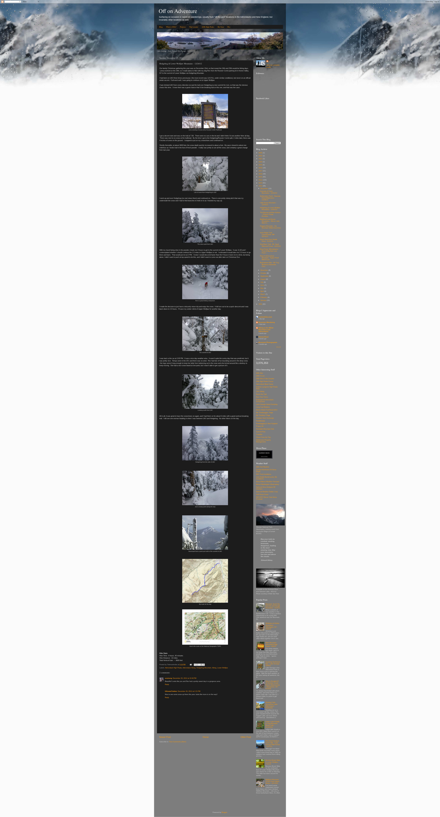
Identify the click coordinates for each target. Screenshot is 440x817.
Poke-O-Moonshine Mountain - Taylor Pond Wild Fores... (269, 257)
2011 (261, 304)
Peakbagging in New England (266, 423)
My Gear (221, 27)
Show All (278, 347)
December (264, 188)
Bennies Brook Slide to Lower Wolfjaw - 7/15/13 (272, 762)
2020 (261, 162)
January (263, 300)
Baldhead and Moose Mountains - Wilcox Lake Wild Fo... (269, 221)
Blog (161, 27)
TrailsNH (259, 434)
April (262, 291)
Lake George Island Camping (266, 404)
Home (206, 737)
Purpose (183, 27)
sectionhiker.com (265, 317)
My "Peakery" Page (263, 415)
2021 (261, 159)
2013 (261, 183)
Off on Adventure (178, 10)
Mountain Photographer (267, 342)
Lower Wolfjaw (222, 668)
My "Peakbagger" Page (264, 412)
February (264, 297)
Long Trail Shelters (263, 407)
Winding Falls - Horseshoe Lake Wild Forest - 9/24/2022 (271, 705)
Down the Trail (261, 394)
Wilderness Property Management (263, 441)
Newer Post (165, 737)
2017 (261, 171)
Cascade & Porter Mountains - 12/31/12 (268, 192)
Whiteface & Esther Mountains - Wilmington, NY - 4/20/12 (272, 626)
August (263, 279)
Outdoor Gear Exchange (265, 418)
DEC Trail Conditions (263, 474)
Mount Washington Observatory (267, 484)
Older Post (246, 737)
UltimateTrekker (171, 691)
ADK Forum (260, 376)
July (262, 282)
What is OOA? (171, 27)
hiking (214, 668)
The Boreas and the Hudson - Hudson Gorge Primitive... (270, 214)
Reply (167, 684)
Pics (228, 27)
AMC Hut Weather (262, 467)
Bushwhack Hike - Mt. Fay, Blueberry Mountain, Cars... (269, 264)
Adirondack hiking (189, 668)
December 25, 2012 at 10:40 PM (184, 678)
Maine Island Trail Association (267, 410)
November (264, 270)
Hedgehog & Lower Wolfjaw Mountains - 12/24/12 (270, 208)
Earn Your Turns (262, 397)
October (263, 273)
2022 (261, 156)
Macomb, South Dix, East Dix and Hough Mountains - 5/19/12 (272, 606)
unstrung (168, 678)
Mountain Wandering (266, 322)
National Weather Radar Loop (267, 492)
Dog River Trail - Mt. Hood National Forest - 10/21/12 (270, 245)
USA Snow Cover (262, 494)
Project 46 (259, 426)
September (264, 276)
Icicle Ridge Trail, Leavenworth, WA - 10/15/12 (267, 234)
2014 (261, 180)
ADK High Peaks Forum (264, 381)
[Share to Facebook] (201, 665)
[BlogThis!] (197, 665)
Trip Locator (193, 27)
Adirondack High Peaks (173, 668)
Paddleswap (260, 421)
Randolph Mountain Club (265, 429)
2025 (261, 153)
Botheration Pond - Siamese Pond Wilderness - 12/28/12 (270, 198)
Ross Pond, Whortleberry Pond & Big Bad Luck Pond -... (269, 251)
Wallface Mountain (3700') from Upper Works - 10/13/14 (272, 781)
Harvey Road (263, 337)
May (262, 288)
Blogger (224, 812)
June (262, 285)
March (262, 294)
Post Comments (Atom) (177, 742)
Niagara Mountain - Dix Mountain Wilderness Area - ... (270, 228)
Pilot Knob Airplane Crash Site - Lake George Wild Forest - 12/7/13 (272, 743)
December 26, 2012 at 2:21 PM (189, 691)
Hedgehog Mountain (203, 668)
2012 (261, 186)
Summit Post (260, 432)
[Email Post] (190, 664)
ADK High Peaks (208, 27)
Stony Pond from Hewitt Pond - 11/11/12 (268, 240)
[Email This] (195, 665)
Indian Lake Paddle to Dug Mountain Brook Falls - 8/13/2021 (272, 724)
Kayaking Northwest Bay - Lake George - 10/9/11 (272, 663)
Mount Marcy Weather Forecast (267, 481)
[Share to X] (199, 665)
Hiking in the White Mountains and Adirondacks (265, 329)
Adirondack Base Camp (264, 384)
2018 (261, 168)
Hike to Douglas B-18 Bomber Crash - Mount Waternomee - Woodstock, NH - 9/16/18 (272, 685)
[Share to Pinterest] (203, 665)
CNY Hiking (260, 391)
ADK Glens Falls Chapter (265, 378)
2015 (261, 177)
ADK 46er (259, 373)
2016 (261, 174)
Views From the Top (263, 437)
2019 (261, 165)
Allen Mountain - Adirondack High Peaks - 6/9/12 (271, 644)
